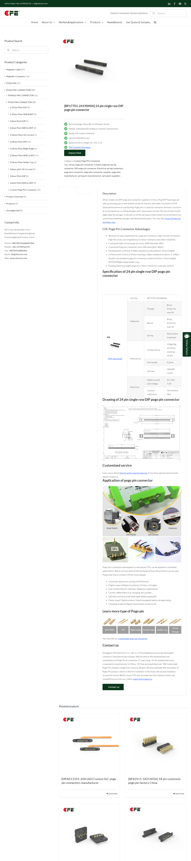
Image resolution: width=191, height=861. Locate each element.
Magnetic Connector (15, 76)
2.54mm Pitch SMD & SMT (22, 155)
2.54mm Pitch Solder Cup (22, 162)
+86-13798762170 (21, 247)
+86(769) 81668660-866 (22, 243)
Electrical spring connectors (110, 168)
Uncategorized (13, 210)
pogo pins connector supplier (97, 172)
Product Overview (14, 196)
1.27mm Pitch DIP (18, 107)
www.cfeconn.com (18, 258)
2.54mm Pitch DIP (18, 141)
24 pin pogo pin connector (81, 164)
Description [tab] (67, 190)
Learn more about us (142, 679)
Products (10, 203)
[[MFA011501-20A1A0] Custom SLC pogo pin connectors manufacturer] (89, 744)
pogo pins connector (73, 172)
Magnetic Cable (13, 69)
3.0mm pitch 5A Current (21, 169)
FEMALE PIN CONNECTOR (21, 95)
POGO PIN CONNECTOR (20, 102)
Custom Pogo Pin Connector (87, 161)
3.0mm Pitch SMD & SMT (21, 183)
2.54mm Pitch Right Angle (22, 148)
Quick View (112, 793)
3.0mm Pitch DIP (18, 176)
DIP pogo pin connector (85, 168)
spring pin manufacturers (89, 176)
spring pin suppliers (111, 176)
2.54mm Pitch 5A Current (22, 135)
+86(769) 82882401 (18, 250)
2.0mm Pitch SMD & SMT (21, 128)
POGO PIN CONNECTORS (18, 90)
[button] (155, 22)
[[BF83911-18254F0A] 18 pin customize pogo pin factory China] (156, 744)
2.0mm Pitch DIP (18, 121)
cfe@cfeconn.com (40, 3)
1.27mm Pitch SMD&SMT (22, 114)
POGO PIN (11, 83)
